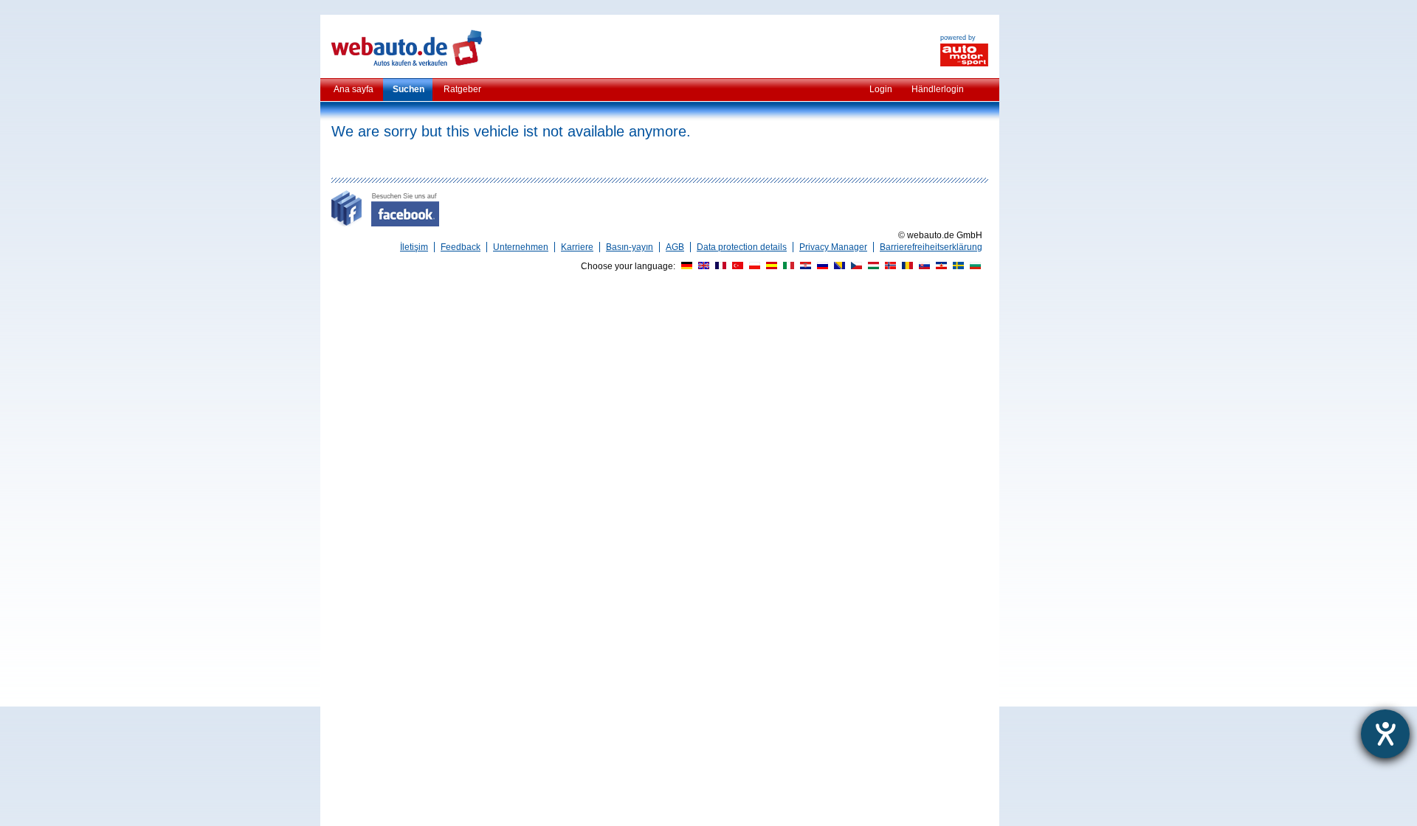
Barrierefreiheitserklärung (931, 247)
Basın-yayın (629, 247)
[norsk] (888, 266)
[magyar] (871, 266)
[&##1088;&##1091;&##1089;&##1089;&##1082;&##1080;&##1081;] (820, 266)
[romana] (905, 266)
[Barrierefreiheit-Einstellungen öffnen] (1385, 733)
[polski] (752, 266)
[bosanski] (837, 266)
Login (880, 89)
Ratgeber (462, 89)
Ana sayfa (353, 89)
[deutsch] (685, 266)
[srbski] (939, 266)
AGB (675, 247)
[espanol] (769, 266)
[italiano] (786, 266)
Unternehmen (520, 247)
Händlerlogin (937, 89)
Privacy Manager (833, 247)
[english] (701, 266)
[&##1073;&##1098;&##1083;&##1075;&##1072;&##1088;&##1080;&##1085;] (973, 266)
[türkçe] (735, 266)
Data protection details (742, 247)
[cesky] (854, 266)
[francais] (718, 266)
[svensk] (956, 266)
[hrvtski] (803, 266)
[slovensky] (922, 266)
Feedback (460, 247)
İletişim (414, 247)
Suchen (408, 89)
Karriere (577, 247)
